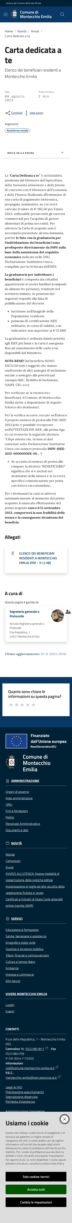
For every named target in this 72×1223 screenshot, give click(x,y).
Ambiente (12, 968)
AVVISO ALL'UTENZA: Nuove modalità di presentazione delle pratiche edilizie (32, 876)
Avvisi (35, 31)
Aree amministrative (19, 798)
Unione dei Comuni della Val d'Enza (23, 3)
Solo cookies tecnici (36, 1176)
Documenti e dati (17, 830)
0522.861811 (35, 1048)
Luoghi (10, 1004)
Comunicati (13, 860)
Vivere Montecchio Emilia (26, 994)
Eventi (10, 1011)
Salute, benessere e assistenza (26, 936)
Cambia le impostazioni (36, 1202)
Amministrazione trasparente (25, 1111)
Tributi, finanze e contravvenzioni (27, 955)
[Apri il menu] (5, 14)
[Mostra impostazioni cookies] (68, 611)
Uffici (9, 804)
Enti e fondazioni (17, 810)
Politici (10, 817)
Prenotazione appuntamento (25, 1092)
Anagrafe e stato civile (20, 942)
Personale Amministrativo (23, 823)
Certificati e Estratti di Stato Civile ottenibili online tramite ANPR (34, 902)
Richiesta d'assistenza (20, 1101)
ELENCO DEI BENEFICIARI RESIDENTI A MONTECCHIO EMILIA (38, 558)
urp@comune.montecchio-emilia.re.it (30, 1068)
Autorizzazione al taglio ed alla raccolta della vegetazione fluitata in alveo (35, 889)
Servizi (17, 919)
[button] (62, 14)
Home (9, 31)
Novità (21, 31)
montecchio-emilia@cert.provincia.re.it (31, 1077)
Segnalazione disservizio (22, 1096)
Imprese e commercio (20, 974)
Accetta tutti (36, 1189)
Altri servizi (13, 980)
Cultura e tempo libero (20, 961)
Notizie (10, 854)
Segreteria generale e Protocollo (24, 613)
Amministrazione (25, 781)
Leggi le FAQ (14, 1087)
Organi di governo (17, 791)
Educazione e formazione (22, 929)
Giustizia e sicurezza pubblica (24, 949)
